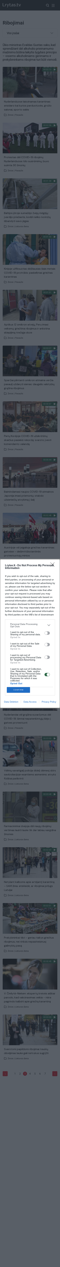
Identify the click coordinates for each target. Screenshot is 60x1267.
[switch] (47, 633)
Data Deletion (11, 701)
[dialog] (30, 633)
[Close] (53, 565)
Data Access (30, 701)
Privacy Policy (49, 701)
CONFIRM (19, 690)
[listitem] (30, 625)
